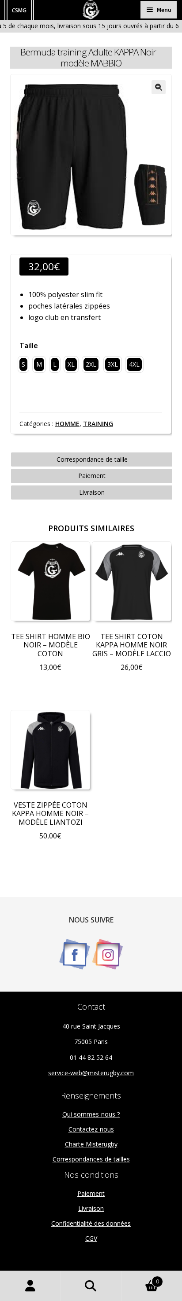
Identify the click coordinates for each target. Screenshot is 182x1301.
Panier (140, 1278)
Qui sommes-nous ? (91, 1114)
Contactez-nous (91, 1129)
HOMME (67, 423)
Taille (28, 345)
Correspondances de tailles (91, 1159)
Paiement (92, 475)
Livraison (92, 492)
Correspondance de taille (92, 459)
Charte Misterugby (91, 1144)
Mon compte (30, 1286)
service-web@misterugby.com (91, 1073)
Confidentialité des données (91, 1223)
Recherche (91, 1286)
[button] (159, 87)
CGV (91, 1238)
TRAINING (98, 423)
